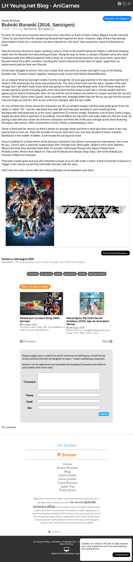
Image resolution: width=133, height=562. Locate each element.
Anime (67, 464)
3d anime (33, 274)
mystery (44, 522)
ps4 (38, 516)
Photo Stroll (67, 490)
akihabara (55, 513)
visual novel (67, 498)
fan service (46, 274)
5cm (50, 522)
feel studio (57, 498)
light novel (75, 516)
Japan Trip (67, 486)
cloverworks (79, 513)
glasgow (94, 519)
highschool (38, 498)
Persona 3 (66, 522)
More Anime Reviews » (115, 253)
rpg (52, 519)
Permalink (7, 261)
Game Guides (67, 479)
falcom (73, 507)
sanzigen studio (97, 274)
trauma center (58, 510)
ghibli (90, 522)
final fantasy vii (72, 510)
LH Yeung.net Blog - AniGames (40, 5)
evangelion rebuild (85, 507)
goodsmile (69, 274)
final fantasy (60, 519)
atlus (51, 506)
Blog (67, 471)
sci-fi (63, 513)
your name (65, 502)
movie (74, 522)
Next (106, 341)
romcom (57, 522)
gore (94, 510)
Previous (29, 341)
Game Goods (67, 475)
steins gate (50, 516)
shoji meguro (86, 510)
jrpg (42, 516)
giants (58, 274)
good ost (90, 513)
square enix (45, 519)
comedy (66, 516)
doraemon (78, 498)
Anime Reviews (67, 468)
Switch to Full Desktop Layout (66, 553)
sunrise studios (62, 507)
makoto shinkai (87, 516)
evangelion (45, 513)
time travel (82, 522)
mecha (82, 274)
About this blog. (66, 544)
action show (45, 510)
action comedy (52, 502)
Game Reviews (67, 482)
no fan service (72, 519)
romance (48, 498)
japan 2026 (85, 519)
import (59, 516)
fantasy (69, 513)
